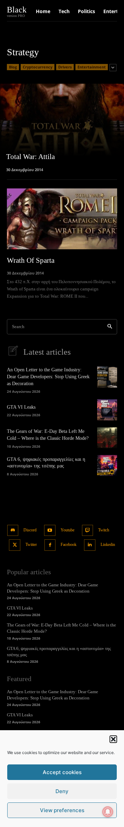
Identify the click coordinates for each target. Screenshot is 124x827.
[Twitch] (87, 530)
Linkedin (108, 544)
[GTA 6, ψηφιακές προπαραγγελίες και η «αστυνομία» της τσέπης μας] (107, 465)
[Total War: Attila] (62, 127)
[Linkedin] (89, 545)
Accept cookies (62, 772)
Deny (62, 791)
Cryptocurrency (37, 66)
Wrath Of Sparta (30, 260)
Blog (13, 66)
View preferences (62, 810)
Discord (30, 530)
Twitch (103, 530)
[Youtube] (49, 530)
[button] (113, 739)
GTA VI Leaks (21, 407)
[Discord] (13, 530)
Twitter (31, 544)
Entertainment (92, 66)
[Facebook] (50, 545)
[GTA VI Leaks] (107, 409)
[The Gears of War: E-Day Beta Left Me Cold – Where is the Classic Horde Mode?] (107, 437)
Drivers (65, 66)
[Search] (109, 327)
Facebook (68, 544)
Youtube (67, 530)
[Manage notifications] (107, 811)
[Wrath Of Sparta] (62, 218)
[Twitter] (14, 545)
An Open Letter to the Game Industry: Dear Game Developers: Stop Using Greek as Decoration (48, 376)
